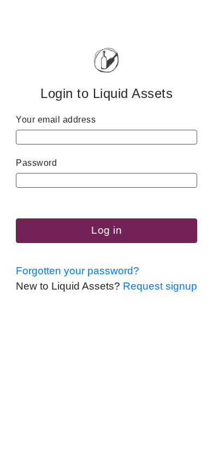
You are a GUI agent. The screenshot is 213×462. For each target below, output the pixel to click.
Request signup (160, 286)
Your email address (56, 119)
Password (36, 163)
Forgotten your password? (77, 270)
